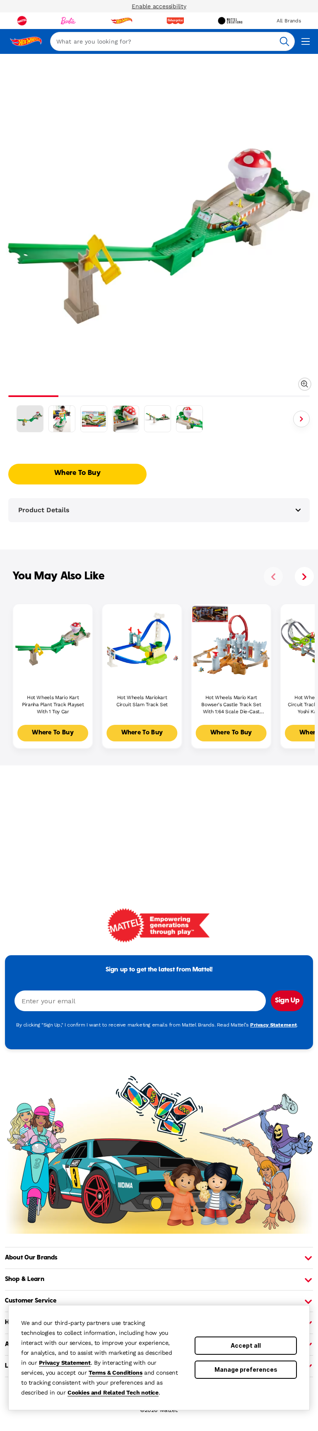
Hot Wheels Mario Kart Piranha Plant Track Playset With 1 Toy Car (53, 704)
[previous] (273, 576)
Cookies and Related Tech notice (113, 1392)
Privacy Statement (65, 1362)
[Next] (301, 419)
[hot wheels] (121, 20)
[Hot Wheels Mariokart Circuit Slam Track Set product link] (141, 643)
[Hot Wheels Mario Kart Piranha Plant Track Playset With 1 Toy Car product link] (52, 643)
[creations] (230, 20)
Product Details (44, 510)
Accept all (246, 1345)
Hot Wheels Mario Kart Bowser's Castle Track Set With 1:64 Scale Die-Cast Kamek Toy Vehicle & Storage (231, 705)
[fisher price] (175, 20)
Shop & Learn (24, 1279)
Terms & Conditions (115, 1372)
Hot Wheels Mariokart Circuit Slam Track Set (142, 701)
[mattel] (22, 20)
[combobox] (172, 41)
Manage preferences (245, 1369)
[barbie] (68, 20)
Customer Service (30, 1301)
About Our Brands (31, 1258)
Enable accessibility (159, 6)
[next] (304, 576)
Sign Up (287, 1001)
